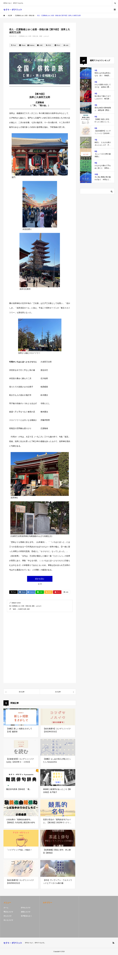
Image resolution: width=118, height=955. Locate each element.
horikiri (18, 603)
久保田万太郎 (22, 609)
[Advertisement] (39, 633)
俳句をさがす (26, 908)
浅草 (28, 609)
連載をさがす (26, 912)
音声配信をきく (26, 916)
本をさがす (8, 916)
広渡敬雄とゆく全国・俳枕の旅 (28, 36)
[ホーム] (4, 15)
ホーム (6, 908)
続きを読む (39, 579)
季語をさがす (8, 912)
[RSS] (113, 943)
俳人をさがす (8, 920)
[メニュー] (114, 9)
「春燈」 (14, 609)
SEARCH (115, 3)
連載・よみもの (44, 36)
